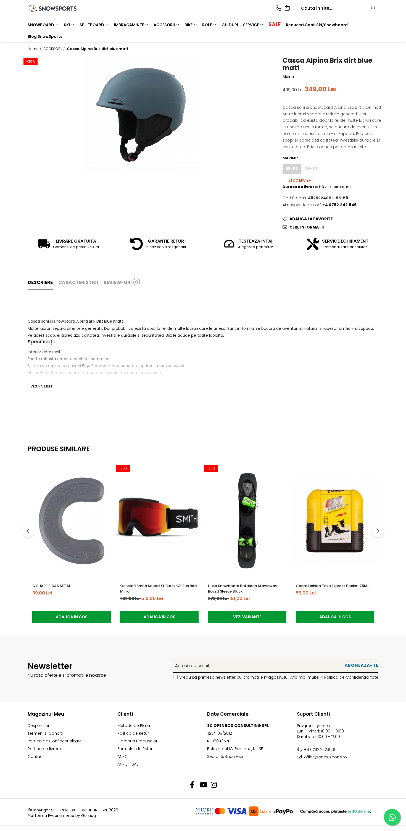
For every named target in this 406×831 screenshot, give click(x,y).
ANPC (122, 756)
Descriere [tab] (40, 282)
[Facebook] (192, 785)
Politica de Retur (133, 733)
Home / (35, 48)
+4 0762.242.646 (319, 749)
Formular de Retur (134, 749)
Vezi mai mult (41, 386)
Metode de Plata (133, 725)
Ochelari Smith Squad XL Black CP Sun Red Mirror (158, 588)
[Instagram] (214, 785)
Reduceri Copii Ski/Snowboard (317, 25)
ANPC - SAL (127, 764)
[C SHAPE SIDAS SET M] (71, 520)
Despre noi (38, 725)
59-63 (311, 168)
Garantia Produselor (137, 741)
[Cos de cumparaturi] (287, 8)
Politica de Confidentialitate (351, 677)
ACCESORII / (54, 48)
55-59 (292, 168)
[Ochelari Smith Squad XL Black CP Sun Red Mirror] (159, 520)
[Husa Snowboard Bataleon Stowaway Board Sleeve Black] (247, 520)
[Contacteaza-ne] (278, 8)
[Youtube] (203, 785)
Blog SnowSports (45, 36)
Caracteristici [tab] (78, 282)
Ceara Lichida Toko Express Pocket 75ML (332, 585)
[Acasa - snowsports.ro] (59, 8)
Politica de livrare (44, 749)
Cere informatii (306, 227)
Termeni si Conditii (46, 733)
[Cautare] (373, 8)
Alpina (288, 76)
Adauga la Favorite (311, 219)
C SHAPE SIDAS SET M (51, 585)
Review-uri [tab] (122, 282)
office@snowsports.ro (325, 757)
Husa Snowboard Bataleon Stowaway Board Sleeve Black (242, 588)
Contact (36, 756)
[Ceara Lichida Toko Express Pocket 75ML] (335, 520)
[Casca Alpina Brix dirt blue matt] (141, 113)
